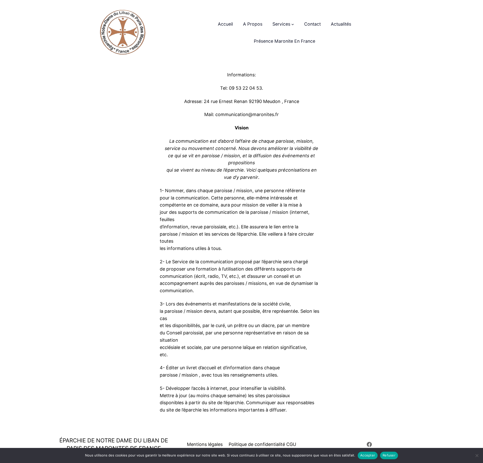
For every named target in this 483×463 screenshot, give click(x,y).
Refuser (389, 455)
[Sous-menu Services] (292, 24)
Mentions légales (205, 444)
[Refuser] (476, 455)
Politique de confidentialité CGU (262, 444)
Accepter (367, 455)
